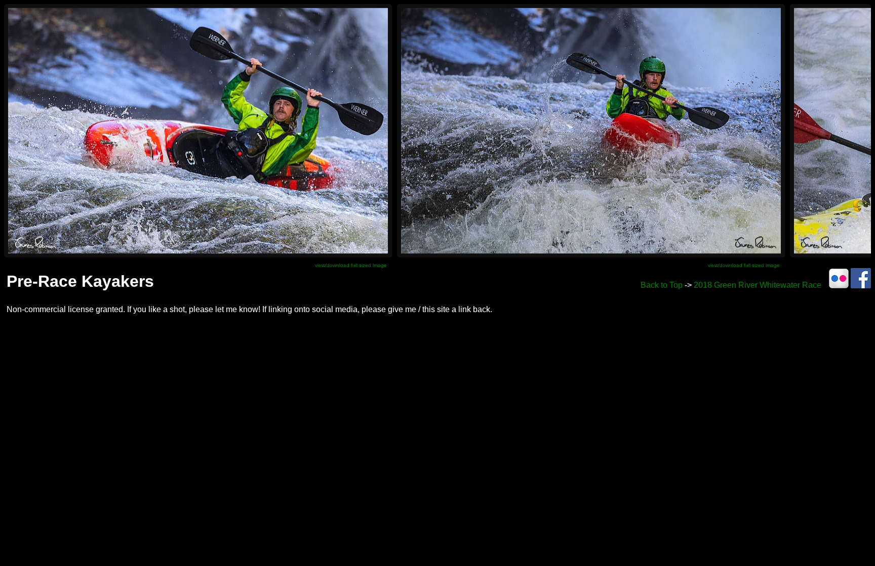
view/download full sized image (351, 265)
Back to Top (662, 285)
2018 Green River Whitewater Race (757, 285)
